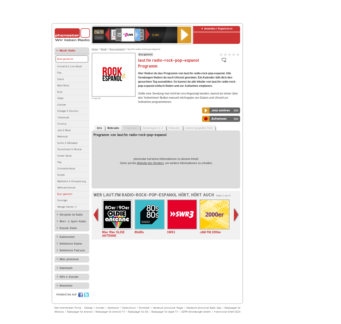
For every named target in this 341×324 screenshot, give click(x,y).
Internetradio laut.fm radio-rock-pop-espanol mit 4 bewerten (234, 54)
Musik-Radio (67, 50)
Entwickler (144, 307)
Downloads (66, 268)
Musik (104, 49)
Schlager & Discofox (67, 111)
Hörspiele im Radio (71, 214)
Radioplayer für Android (79, 311)
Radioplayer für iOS (138, 311)
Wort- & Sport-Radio (73, 221)
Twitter (86, 294)
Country (61, 123)
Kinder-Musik (64, 155)
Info (99, 128)
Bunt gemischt (65, 59)
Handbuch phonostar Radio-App (204, 307)
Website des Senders (150, 163)
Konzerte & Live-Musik (69, 66)
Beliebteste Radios (71, 243)
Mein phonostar (69, 259)
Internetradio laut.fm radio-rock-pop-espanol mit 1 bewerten (221, 54)
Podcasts (174, 128)
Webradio (113, 128)
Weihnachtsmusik (66, 187)
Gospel (60, 174)
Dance (60, 79)
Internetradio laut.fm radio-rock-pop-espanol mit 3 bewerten (230, 54)
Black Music (63, 85)
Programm (131, 128)
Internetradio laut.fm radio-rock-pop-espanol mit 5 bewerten (238, 54)
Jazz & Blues (64, 130)
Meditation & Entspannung (71, 181)
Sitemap (88, 307)
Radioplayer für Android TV (110, 311)
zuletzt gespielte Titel (198, 128)
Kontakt (100, 307)
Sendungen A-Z (153, 128)
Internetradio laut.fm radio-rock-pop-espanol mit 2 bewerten (225, 54)
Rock (59, 92)
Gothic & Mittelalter (67, 143)
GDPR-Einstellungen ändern (196, 311)
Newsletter (66, 285)
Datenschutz (129, 307)
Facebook (80, 294)
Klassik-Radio (68, 228)
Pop (59, 72)
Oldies (60, 98)
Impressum (113, 307)
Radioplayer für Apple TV (164, 311)
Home (95, 49)
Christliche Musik (66, 168)
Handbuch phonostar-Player (168, 307)
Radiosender (67, 237)
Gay (59, 162)
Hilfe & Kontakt (69, 277)
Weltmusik (62, 136)
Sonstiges (62, 200)
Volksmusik (63, 117)
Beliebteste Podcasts (72, 250)
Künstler (61, 104)
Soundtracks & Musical (69, 149)
